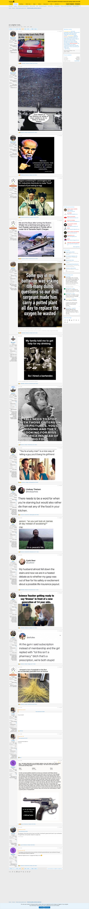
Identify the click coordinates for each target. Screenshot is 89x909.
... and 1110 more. (67, 48)
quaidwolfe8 (66, 32)
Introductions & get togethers (23, 6)
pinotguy (73, 40)
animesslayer (68, 276)
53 (16, 722)
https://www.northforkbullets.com (73, 221)
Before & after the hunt (70, 271)
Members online (68, 29)
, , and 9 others (29, 383)
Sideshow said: (21, 829)
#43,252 (60, 554)
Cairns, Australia (14, 721)
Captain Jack (69, 38)
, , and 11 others (29, 551)
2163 (22, 29)
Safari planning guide (43, 6)
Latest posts (67, 250)
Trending (21, 4)
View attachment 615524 (23, 831)
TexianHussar (74, 37)
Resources (46, 4)
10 (15, 405)
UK (16, 773)
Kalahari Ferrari (66, 46)
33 (16, 276)
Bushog (75, 41)
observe (11, 26)
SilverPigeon (71, 32)
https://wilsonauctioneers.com (72, 217)
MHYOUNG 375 (68, 288)
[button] (24, 4)
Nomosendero (68, 308)
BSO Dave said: (21, 709)
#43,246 (60, 261)
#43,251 (60, 517)
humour (25, 26)
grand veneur (66, 40)
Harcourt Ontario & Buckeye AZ (13, 46)
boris (77, 32)
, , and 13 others (29, 258)
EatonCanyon (74, 33)
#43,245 (60, 220)
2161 (17, 29)
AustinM (65, 35)
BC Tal (72, 31)
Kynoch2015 (75, 46)
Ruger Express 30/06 (70, 252)
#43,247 (60, 336)
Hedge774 (77, 38)
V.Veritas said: (21, 850)
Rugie (67, 37)
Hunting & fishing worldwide (78, 6)
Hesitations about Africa (71, 268)
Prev (11, 29)
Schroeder (66, 42)
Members (57, 4)
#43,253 (60, 592)
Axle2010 (73, 44)
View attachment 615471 (23, 738)
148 (16, 462)
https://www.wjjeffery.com (72, 236)
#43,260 (60, 847)
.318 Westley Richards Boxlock (72, 264)
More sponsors (76, 246)
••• (79, 286)
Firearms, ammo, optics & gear (66, 6)
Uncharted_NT (66, 45)
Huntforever (74, 299)
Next (35, 29)
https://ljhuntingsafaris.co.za (72, 214)
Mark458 (70, 37)
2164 (25, 29)
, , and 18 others (29, 63)
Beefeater (75, 35)
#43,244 (60, 178)
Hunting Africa (50, 6)
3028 (32, 29)
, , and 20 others (28, 704)
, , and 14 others (29, 217)
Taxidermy (68, 258)
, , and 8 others (27, 844)
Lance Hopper (70, 42)
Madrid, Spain (14, 461)
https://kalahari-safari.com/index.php (71, 211)
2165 (28, 29)
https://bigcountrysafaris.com (72, 226)
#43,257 (60, 734)
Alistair (70, 40)
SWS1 (68, 47)
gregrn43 (73, 308)
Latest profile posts (68, 275)
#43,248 (60, 386)
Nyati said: (20, 736)
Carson (71, 46)
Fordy (65, 37)
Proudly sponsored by (69, 207)
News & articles (32, 6)
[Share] (58, 31)
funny (22, 26)
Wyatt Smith (72, 45)
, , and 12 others (28, 132)
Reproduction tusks (70, 260)
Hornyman (75, 42)
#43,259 (60, 827)
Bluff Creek (76, 36)
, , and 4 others (28, 865)
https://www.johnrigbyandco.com (73, 229)
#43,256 (60, 707)
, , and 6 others (29, 514)
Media (39, 4)
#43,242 (60, 66)
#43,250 (60, 485)
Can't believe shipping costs (71, 256)
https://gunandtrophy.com (72, 232)
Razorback (66, 41)
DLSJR (73, 288)
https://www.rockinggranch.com (73, 240)
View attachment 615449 (40, 711)
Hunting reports (57, 6)
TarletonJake (66, 34)
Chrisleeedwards (71, 36)
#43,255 (60, 667)
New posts (11, 6)
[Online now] (13, 36)
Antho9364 (76, 45)
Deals (34, 4)
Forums (15, 4)
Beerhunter (74, 34)
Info (51, 4)
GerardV (73, 38)
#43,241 (60, 31)
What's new (28, 4)
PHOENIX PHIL (69, 44)
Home (11, 4)
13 (16, 47)
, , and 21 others (29, 332)
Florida (15, 349)
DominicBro (77, 60)
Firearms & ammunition (70, 266)
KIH (74, 31)
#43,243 (60, 135)
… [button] (30, 29)
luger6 (75, 32)
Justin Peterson (71, 41)
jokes (28, 26)
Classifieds (68, 254)
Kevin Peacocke (67, 43)
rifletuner (68, 33)
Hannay (70, 34)
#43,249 (60, 447)
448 (16, 401)
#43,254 (60, 631)
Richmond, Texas (14, 275)
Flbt (70, 33)
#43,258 (60, 760)
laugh (31, 26)
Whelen (65, 38)
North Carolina (14, 193)
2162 (20, 29)
